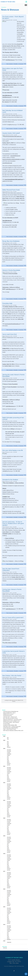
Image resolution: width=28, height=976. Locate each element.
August (8, 755)
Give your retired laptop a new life (12, 450)
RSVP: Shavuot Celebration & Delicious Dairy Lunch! (13, 730)
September (9, 753)
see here (18, 441)
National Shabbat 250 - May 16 (9, 712)
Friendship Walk (7, 303)
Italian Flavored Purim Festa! (11, 190)
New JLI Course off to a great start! (12, 617)
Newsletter (3, 7)
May (8, 738)
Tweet (25, 63)
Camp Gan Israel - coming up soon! (10, 716)
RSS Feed (5, 947)
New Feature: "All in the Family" (12, 675)
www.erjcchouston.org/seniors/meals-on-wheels (13, 159)
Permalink (15, 63)
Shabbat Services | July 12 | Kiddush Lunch (11, 720)
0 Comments (20, 63)
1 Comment (21, 671)
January (8, 764)
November (9, 751)
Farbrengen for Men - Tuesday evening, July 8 (12, 726)
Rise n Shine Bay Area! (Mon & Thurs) (10, 718)
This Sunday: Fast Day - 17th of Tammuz (11, 722)
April (8, 745)
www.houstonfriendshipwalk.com (12, 324)
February (8, 747)
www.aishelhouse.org (15, 155)
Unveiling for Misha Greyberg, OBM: (10, 725)
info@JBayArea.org (10, 60)
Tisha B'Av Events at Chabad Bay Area (10, 711)
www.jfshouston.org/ (7, 163)
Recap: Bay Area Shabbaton (11, 241)
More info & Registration (8, 555)
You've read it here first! (9, 334)
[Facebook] (14, 970)
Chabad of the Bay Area (8, 1)
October (8, 752)
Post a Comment (9, 63)
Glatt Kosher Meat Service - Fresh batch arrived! (12, 719)
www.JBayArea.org (7, 95)
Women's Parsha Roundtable (11, 270)
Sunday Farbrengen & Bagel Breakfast (10, 727)
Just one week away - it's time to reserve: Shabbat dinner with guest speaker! (13, 523)
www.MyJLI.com (6, 639)
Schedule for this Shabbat (10, 479)
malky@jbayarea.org (10, 289)
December (9, 749)
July (8, 737)
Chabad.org (11, 966)
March (8, 762)
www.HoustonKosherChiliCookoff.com (14, 179)
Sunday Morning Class (7, 715)
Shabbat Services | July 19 (8, 714)
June (8, 743)
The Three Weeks (6, 723)
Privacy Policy (21, 966)
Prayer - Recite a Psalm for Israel (9, 729)
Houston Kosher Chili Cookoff (11, 133)
